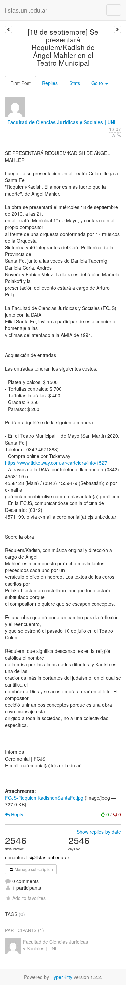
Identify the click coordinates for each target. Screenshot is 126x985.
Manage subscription (33, 869)
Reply (16, 814)
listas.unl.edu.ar (26, 10)
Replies (50, 83)
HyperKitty (61, 977)
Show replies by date (99, 831)
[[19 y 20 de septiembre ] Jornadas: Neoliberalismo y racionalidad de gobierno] (8, 29)
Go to (97, 83)
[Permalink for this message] (119, 135)
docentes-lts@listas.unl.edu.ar (37, 857)
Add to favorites (29, 897)
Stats (74, 83)
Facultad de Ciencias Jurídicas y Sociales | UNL (62, 122)
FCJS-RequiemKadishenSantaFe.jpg (44, 797)
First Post (20, 83)
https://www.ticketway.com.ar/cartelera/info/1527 (56, 462)
